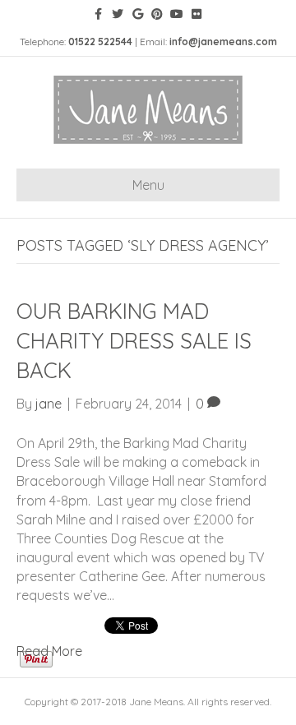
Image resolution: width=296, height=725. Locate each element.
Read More (49, 651)
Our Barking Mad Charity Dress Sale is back (134, 341)
